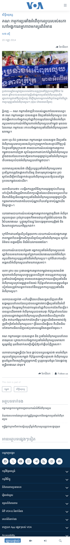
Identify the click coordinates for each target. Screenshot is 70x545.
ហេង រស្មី (6, 33)
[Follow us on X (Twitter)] (13, 461)
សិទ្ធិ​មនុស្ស (7, 14)
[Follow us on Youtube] (21, 461)
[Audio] (45, 540)
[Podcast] (51, 461)
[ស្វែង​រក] (60, 540)
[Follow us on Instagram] (28, 461)
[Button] (62, 47)
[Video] (30, 540)
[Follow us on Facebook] (5, 461)
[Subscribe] (59, 461)
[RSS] (44, 461)
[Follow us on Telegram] (36, 461)
